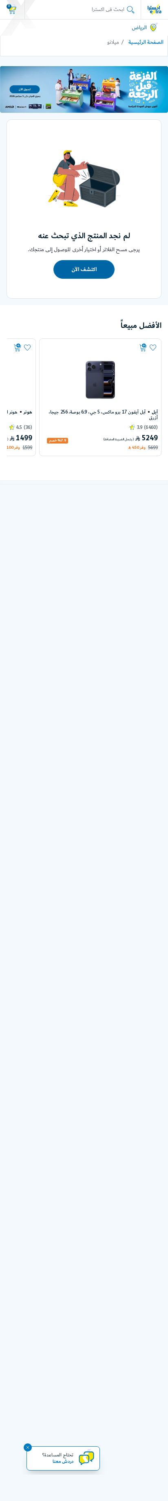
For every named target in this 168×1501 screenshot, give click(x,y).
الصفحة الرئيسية (146, 42)
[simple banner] (154, 9)
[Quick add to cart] (96, 348)
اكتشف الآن (84, 269)
